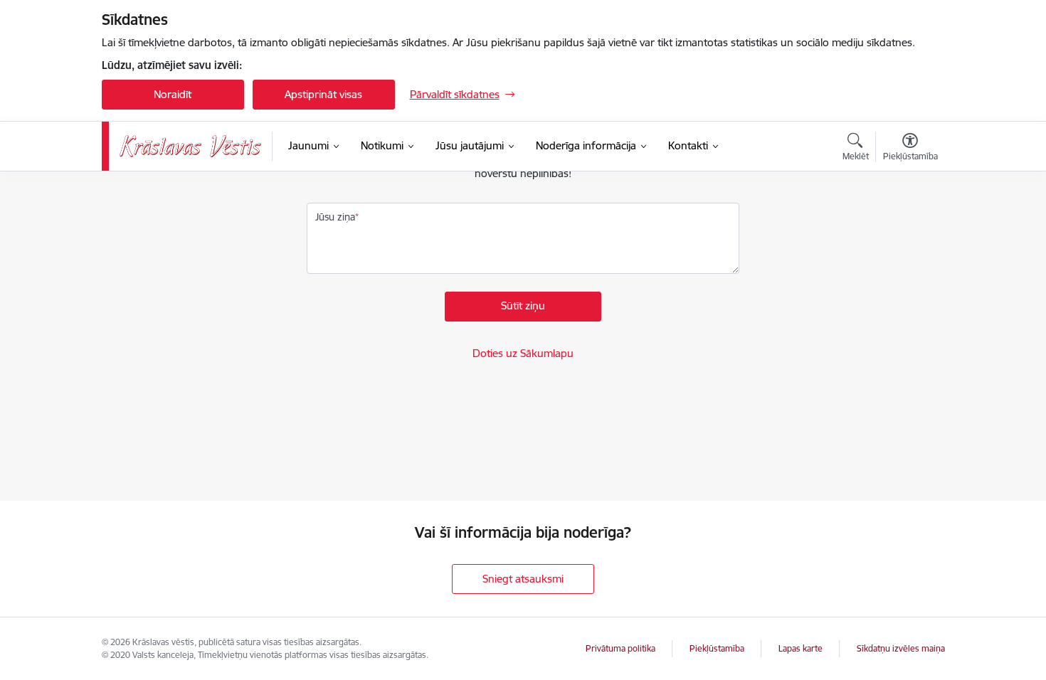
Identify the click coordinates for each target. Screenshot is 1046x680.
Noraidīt (172, 94)
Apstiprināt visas (323, 94)
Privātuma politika (620, 648)
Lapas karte (800, 648)
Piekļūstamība (717, 648)
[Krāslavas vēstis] (191, 146)
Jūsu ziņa (335, 217)
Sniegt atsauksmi (523, 578)
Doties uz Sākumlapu (523, 353)
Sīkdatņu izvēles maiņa (901, 648)
